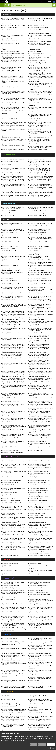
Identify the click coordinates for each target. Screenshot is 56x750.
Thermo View (12, 415)
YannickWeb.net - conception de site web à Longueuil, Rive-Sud (13, 103)
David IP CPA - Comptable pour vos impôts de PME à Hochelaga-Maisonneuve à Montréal (14, 119)
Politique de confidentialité (17, 740)
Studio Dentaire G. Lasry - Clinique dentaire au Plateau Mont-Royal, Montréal (13, 525)
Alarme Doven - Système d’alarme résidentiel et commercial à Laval (40, 297)
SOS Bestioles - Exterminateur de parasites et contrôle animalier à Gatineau (13, 419)
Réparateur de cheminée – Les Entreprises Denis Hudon (13, 430)
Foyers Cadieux (12, 397)
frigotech (11, 278)
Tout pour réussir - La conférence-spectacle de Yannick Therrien (12, 620)
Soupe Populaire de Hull (42, 490)
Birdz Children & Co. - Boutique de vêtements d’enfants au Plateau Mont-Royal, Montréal (40, 608)
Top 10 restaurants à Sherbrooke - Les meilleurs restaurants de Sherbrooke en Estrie (40, 185)
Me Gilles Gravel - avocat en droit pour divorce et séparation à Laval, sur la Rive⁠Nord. (40, 33)
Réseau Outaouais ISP (43, 149)
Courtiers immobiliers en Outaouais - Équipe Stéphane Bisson (12, 224)
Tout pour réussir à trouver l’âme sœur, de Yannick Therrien (40, 543)
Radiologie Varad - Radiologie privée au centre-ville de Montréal (41, 532)
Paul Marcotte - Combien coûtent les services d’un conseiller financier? (12, 77)
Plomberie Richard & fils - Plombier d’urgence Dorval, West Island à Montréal (40, 379)
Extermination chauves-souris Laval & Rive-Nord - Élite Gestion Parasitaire (41, 269)
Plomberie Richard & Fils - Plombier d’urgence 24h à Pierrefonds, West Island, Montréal (13, 372)
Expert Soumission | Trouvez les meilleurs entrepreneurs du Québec (13, 442)
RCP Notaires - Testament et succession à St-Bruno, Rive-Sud (13, 39)
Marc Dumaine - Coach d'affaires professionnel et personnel (40, 461)
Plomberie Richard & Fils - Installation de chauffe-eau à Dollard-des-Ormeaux (13, 345)
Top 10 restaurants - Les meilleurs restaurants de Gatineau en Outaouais (14, 196)
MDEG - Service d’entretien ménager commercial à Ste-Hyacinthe (12, 288)
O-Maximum (15, 265)
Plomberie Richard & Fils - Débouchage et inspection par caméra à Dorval (39, 325)
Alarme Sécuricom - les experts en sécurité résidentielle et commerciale (41, 419)
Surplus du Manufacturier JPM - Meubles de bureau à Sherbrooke (41, 293)
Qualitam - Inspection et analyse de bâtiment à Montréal (12, 293)
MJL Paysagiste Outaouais (17, 244)
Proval (13, 248)
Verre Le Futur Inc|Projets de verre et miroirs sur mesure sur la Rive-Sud (13, 269)
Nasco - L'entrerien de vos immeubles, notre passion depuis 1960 (40, 230)
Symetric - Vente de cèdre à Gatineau (44, 272)
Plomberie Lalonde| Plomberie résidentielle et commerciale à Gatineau (12, 297)
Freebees (11, 29)
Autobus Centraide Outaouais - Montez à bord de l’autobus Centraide (39, 465)
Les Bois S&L (15, 450)
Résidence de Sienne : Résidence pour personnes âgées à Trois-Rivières (13, 547)
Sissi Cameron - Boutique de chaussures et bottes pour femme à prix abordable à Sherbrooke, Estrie (41, 600)
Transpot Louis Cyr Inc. (44, 357)
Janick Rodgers (15, 51)
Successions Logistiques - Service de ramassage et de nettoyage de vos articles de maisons (14, 386)
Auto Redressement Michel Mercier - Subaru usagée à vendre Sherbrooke (14, 717)
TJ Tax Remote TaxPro (41, 20)
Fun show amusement (41, 215)
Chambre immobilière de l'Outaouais (17, 25)
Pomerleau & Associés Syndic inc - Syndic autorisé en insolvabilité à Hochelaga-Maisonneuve (40, 88)
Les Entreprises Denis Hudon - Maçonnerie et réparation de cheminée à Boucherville (40, 426)
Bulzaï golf (14, 570)
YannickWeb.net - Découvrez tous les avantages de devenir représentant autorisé (13, 144)
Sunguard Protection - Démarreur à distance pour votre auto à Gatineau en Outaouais (14, 710)
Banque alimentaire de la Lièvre (16, 159)
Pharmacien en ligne (41, 482)
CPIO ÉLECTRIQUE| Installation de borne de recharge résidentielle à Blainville (40, 308)
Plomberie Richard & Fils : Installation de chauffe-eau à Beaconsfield (12, 348)
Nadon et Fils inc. (42, 441)
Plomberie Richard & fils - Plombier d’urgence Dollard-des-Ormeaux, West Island (13, 379)
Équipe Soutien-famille (16, 495)
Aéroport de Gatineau (41, 703)
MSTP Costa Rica (41, 244)
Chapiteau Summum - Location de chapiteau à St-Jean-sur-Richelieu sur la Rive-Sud (14, 140)
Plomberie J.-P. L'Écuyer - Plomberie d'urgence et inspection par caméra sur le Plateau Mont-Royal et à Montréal (40, 329)
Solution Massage (42, 492)
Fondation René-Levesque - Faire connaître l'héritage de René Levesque (13, 208)
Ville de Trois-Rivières (41, 25)
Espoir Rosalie (13, 549)
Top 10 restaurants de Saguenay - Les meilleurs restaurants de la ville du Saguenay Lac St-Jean (41, 192)
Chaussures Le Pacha (14, 585)
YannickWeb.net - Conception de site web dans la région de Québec (13, 108)
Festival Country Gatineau (42, 213)
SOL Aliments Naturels (16, 555)
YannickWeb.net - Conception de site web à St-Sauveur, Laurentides (40, 649)
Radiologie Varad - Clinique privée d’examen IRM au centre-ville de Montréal (13, 539)
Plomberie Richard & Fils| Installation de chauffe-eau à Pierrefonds (12, 355)
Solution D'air (12, 367)
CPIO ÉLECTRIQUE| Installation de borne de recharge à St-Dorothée (40, 305)
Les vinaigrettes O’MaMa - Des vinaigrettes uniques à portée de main (14, 173)
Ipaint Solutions (12, 299)
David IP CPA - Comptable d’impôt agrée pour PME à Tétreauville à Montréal (40, 68)
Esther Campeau (40, 630)
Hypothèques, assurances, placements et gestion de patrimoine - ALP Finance (13, 19)
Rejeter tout (33, 744)
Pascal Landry (39, 235)
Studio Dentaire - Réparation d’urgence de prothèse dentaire (12, 522)
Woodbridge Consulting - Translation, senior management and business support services (39, 44)
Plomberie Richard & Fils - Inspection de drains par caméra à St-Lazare (41, 318)
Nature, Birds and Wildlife (43, 338)
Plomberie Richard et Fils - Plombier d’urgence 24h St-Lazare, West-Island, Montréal (40, 372)
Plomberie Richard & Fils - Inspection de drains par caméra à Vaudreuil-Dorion (41, 322)
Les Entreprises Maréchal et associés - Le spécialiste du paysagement (41, 405)
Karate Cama (42, 574)
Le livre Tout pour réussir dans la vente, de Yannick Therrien (40, 123)
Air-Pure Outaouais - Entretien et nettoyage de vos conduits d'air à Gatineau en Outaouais (40, 368)
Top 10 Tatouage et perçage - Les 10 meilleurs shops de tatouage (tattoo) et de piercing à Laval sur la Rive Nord (13, 624)
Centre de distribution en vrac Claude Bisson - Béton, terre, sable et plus (39, 412)
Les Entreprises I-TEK (42, 241)
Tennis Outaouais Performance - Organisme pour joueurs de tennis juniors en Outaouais (40, 567)
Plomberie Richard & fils (41, 278)
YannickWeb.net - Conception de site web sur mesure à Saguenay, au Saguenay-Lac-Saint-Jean (14, 112)
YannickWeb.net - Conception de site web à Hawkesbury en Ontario (13, 656)
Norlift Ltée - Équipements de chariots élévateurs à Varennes (40, 713)
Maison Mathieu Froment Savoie (43, 555)
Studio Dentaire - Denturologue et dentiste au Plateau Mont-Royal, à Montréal (41, 547)
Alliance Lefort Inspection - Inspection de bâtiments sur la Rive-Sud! (39, 336)
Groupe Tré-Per (12, 232)
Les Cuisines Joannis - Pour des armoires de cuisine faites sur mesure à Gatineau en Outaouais (40, 238)
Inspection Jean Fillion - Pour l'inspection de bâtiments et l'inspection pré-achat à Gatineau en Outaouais (14, 426)
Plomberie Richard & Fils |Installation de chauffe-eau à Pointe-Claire (12, 351)
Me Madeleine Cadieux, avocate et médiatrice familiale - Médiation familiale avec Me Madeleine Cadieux (40, 132)
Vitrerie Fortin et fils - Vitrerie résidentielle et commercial (39, 257)
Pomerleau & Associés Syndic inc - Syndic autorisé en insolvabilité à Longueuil (40, 92)
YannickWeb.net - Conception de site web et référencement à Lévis (40, 111)
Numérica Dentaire (43, 500)
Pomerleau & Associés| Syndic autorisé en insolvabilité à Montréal (14, 87)
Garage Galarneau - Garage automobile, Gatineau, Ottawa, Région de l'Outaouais (14, 720)
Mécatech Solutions (14, 43)
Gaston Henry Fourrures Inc (42, 592)
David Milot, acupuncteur (14, 500)
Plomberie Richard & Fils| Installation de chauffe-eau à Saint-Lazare (39, 355)
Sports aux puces (14, 563)
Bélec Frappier (12, 32)
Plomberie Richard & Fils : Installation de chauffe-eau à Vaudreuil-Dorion (39, 348)
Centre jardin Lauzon (41, 232)
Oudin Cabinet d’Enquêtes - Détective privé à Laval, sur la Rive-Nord (39, 126)
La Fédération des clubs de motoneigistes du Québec (39, 696)
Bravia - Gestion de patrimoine (45, 18)
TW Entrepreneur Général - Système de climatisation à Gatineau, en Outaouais (40, 402)
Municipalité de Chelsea (42, 585)
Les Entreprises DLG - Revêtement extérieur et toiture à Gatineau (41, 263)
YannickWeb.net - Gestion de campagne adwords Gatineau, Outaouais (40, 84)
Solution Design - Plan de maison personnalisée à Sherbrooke (39, 361)
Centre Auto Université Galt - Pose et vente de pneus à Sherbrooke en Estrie (40, 725)
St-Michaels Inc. (14, 446)
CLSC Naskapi (14, 492)
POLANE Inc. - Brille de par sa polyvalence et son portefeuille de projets (39, 386)
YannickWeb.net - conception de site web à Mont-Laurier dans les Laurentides (40, 653)
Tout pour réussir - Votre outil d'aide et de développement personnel (13, 543)
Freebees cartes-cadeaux (42, 27)
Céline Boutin (39, 515)
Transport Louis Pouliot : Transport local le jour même (12, 713)
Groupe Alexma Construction (17, 241)
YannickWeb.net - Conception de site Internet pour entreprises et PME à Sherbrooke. (40, 104)
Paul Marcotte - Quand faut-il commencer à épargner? (12, 68)
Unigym (39, 563)
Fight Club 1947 (13, 566)
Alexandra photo (13, 597)
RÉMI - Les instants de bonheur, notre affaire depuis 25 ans (41, 208)
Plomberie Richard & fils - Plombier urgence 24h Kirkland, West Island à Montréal (13, 382)
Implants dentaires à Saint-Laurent (18, 509)
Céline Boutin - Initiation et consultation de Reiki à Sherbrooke (39, 528)
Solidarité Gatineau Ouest (15, 480)
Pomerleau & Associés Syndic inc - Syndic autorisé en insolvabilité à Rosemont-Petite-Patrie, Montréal (13, 92)
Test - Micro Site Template (45, 730)
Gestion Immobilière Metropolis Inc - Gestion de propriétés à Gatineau (13, 315)
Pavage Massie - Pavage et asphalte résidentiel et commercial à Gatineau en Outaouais (40, 398)
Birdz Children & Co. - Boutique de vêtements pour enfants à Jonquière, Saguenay (14, 608)
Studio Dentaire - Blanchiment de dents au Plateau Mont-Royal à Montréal (13, 528)
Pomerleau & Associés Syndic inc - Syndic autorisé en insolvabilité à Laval (40, 95)
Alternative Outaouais (43, 587)
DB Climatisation (13, 280)
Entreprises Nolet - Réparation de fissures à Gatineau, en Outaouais (40, 275)
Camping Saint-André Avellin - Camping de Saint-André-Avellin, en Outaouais (40, 620)
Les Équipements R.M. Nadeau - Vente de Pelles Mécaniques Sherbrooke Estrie (40, 435)
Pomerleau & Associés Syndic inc (44, 144)
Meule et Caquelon (40, 159)
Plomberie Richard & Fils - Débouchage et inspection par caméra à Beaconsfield (14, 325)
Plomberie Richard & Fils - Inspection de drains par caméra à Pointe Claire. (14, 318)
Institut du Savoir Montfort (45, 471)
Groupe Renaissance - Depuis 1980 (44, 223)
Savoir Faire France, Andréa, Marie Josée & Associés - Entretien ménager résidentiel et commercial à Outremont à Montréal (14, 305)
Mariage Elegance (40, 627)
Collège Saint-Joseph (15, 587)
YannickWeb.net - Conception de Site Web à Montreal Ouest (40, 687)
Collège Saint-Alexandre (44, 594)
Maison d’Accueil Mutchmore (17, 590)
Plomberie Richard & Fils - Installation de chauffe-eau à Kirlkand (39, 351)
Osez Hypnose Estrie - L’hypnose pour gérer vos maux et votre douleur (41, 507)
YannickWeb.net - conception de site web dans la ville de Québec (13, 99)
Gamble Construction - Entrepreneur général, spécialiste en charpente (13, 230)
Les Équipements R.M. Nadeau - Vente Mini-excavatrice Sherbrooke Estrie (13, 435)
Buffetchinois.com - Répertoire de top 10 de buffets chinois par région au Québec (41, 177)
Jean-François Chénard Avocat (17, 53)
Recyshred (39, 51)
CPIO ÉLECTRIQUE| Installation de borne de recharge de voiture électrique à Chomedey (14, 312)
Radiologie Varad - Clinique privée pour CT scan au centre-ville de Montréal (40, 535)
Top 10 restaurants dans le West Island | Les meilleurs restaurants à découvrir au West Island (14, 185)
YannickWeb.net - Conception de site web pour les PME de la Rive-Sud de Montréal (40, 678)
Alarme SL (38, 129)
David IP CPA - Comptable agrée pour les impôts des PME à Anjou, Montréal (14, 71)
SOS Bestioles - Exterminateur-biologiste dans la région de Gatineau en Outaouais (40, 415)
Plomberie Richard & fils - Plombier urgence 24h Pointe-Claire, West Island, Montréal (40, 382)
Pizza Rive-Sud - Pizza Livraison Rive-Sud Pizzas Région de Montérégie (41, 173)
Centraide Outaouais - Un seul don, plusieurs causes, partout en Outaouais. (40, 495)
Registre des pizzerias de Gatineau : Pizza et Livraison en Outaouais (12, 177)
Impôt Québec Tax (41, 29)
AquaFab (11, 23)
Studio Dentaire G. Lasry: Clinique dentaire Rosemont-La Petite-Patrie (40, 525)
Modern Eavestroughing (43, 246)
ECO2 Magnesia (13, 467)
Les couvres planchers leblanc (16, 452)
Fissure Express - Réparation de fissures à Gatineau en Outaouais (40, 438)
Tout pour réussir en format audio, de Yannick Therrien (13, 126)
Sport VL (12, 574)
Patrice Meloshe (40, 450)
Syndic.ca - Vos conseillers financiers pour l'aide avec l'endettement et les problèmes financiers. (39, 140)
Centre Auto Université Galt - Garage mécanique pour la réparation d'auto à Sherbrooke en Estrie (40, 57)
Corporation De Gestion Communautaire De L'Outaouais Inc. (12, 61)
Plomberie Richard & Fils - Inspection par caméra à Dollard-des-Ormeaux (14, 322)
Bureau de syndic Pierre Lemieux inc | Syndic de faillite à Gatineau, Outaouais (41, 147)
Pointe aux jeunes (14, 482)
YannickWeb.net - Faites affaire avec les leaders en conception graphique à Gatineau (41, 77)
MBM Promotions (40, 23)
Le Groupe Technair (40, 332)
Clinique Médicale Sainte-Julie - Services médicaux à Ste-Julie (12, 507)
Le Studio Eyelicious (40, 513)
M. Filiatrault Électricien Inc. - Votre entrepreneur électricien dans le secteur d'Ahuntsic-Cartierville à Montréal (41, 390)
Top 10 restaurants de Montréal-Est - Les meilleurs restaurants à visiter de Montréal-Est (14, 191)
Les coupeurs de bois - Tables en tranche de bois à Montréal (40, 290)
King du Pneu (12, 699)
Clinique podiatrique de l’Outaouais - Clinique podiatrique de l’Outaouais (14, 518)
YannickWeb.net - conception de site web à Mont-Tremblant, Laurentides (14, 649)
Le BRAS (12, 484)
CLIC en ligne (14, 638)
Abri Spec (38, 250)
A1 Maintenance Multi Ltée (45, 41)
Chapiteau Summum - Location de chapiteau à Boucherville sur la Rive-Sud (13, 136)
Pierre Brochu (42, 60)
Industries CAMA (14, 246)
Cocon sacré (12, 498)
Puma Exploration (43, 39)
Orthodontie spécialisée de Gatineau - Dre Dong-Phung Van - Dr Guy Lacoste (14, 465)
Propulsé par (47, 748)
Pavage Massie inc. (14, 401)
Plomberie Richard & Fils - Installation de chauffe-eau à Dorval (39, 345)
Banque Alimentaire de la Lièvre (44, 488)
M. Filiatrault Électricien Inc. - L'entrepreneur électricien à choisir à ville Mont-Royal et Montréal (41, 394)
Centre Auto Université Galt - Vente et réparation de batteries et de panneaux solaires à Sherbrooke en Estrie (13, 57)
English (49, 1)
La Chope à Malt (14, 164)
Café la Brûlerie (13, 199)
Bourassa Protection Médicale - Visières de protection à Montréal (13, 514)
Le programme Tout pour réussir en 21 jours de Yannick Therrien (14, 123)
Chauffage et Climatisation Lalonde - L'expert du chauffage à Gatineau (41, 422)
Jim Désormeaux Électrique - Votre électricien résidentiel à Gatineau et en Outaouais (13, 406)
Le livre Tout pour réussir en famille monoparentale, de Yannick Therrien (13, 617)
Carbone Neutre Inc (41, 53)
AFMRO (13, 599)
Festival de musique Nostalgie (43, 210)
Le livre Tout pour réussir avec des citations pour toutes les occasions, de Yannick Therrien (40, 539)
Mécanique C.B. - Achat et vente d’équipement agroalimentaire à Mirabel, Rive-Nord (40, 165)
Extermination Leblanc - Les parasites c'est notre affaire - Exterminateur (12, 284)
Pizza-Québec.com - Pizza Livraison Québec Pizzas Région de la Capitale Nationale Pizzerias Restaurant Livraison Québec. (40, 169)
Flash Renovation (13, 235)
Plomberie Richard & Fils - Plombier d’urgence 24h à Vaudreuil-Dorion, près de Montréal (14, 375)
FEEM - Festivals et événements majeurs (11, 211)
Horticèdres (39, 248)
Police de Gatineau (13, 27)
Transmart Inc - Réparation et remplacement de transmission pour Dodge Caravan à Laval (41, 700)
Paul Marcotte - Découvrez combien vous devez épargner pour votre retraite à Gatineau (13, 81)
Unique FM (11, 215)
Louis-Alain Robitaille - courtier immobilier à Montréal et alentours (40, 284)
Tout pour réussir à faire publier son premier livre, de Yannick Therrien (41, 617)
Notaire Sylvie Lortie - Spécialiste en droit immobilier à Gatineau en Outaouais (39, 64)
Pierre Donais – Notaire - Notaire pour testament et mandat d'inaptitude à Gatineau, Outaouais (40, 115)
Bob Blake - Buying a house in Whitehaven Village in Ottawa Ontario (12, 422)
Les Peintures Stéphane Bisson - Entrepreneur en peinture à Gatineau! (40, 364)
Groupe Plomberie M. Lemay (15, 253)
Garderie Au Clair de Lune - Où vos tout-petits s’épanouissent (13, 583)
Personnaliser (41, 744)
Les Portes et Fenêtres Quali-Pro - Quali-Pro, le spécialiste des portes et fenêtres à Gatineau (40, 431)
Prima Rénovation (14, 237)
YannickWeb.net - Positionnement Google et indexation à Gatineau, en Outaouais (40, 99)
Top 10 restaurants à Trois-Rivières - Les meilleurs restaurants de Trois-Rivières (41, 188)
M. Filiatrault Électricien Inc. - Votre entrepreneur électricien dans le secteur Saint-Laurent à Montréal (13, 394)
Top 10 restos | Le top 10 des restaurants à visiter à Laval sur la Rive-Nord (39, 196)
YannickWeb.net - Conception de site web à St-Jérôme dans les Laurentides (13, 653)
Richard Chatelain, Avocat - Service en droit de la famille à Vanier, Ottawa (40, 604)
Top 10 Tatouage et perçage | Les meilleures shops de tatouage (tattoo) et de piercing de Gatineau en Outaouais (14, 629)
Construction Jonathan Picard (15, 250)
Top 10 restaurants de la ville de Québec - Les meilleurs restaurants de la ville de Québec (40, 181)
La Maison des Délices (14, 161)
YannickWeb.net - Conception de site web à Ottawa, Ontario (40, 646)
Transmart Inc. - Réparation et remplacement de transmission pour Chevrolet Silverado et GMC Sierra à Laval (12, 705)
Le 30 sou (41, 590)
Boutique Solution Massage (18, 460)
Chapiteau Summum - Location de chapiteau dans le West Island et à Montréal (40, 136)
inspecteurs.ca (42, 287)
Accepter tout (50, 744)
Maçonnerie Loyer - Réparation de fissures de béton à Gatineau (13, 412)
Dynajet (11, 695)
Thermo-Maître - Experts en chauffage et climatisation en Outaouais (39, 226)
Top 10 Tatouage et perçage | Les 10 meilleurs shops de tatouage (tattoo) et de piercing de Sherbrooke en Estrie (41, 624)
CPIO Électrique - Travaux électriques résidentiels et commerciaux (39, 341)
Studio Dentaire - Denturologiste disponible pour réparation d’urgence (40, 522)
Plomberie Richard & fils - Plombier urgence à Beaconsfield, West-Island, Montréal (40, 375)
